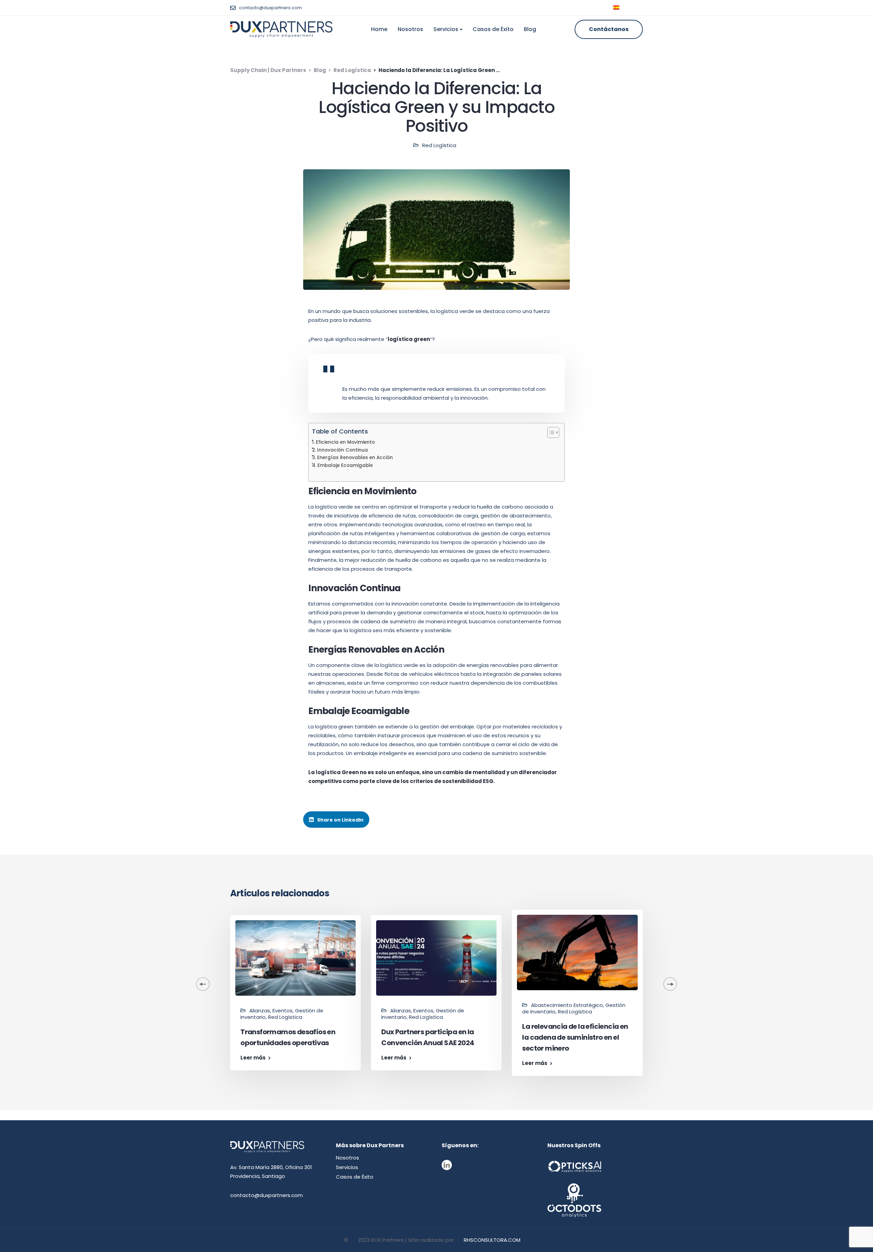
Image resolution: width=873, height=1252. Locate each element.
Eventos (282, 1010)
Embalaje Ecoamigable (345, 465)
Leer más (112, 1048)
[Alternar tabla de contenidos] (550, 432)
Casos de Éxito (493, 29)
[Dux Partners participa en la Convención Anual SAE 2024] (436, 957)
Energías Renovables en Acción (355, 457)
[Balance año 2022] (154, 966)
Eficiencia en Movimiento (345, 442)
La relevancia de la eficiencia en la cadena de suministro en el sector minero (575, 1037)
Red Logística (439, 145)
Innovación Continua (342, 450)
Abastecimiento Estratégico (567, 1005)
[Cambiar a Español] (616, 7)
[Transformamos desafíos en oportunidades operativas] (295, 957)
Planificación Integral (134, 1019)
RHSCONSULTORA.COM (492, 1239)
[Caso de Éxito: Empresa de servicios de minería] (718, 960)
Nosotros (410, 29)
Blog (530, 29)
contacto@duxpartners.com (266, 1195)
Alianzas (259, 1010)
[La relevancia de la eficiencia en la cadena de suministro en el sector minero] (577, 951)
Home (379, 29)
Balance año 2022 (129, 1034)
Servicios (445, 29)
